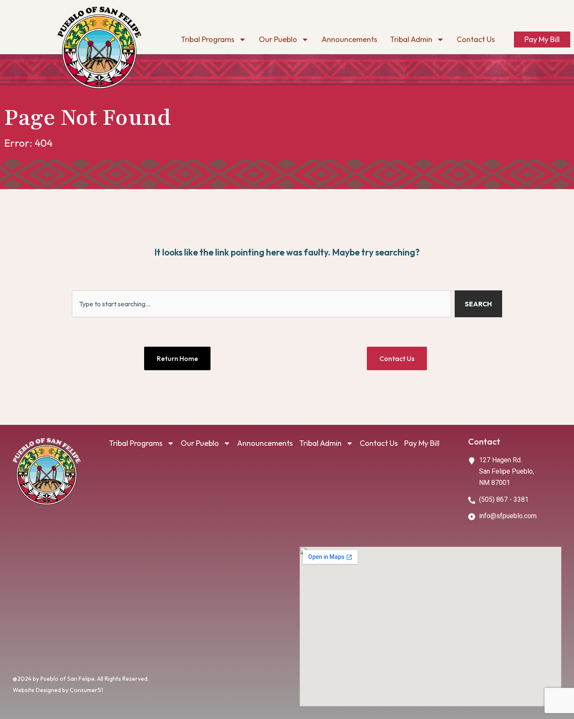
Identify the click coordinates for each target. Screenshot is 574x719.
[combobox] (261, 303)
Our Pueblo (278, 39)
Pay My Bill (542, 39)
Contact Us (476, 39)
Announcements (349, 39)
